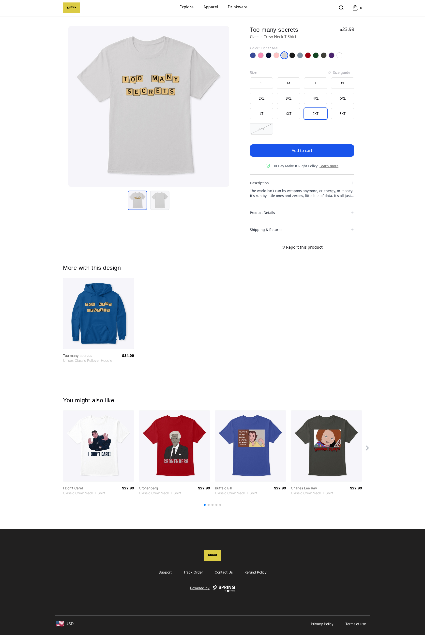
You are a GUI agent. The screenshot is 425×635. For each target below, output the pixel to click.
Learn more (328, 166)
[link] (98, 313)
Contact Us (224, 572)
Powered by (200, 588)
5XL (343, 98)
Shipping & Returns (266, 229)
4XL (316, 98)
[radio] (261, 83)
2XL (261, 98)
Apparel (210, 7)
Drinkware (237, 7)
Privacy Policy (322, 624)
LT (261, 113)
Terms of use (355, 624)
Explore (187, 7)
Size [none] (253, 72)
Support (165, 572)
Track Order (193, 572)
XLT (288, 113)
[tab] (137, 200)
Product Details (262, 212)
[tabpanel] (148, 106)
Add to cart (302, 150)
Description (259, 183)
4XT (261, 128)
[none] (338, 72)
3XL (288, 98)
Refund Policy (255, 572)
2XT (316, 113)
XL (343, 83)
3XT (343, 113)
